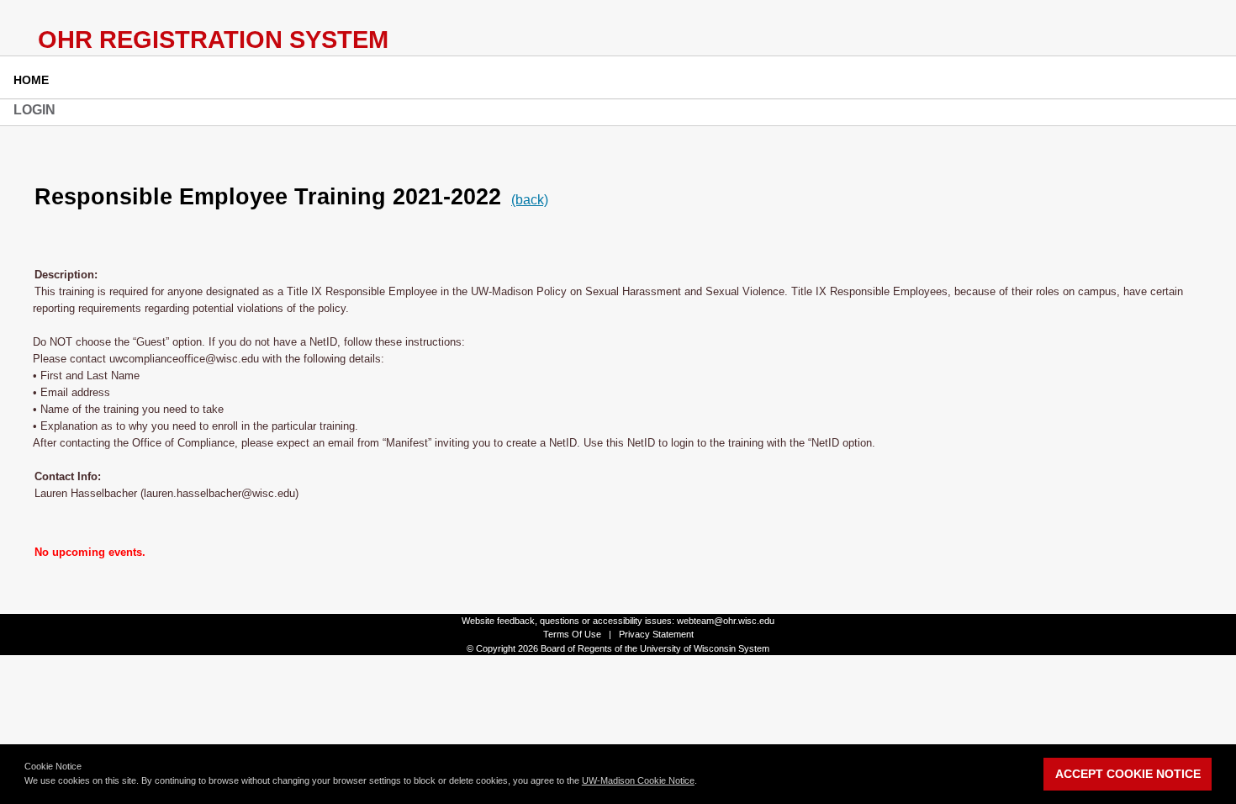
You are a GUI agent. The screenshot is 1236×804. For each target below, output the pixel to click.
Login (34, 110)
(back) (529, 200)
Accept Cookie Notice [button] (1128, 773)
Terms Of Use (572, 634)
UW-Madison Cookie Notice (638, 780)
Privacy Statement (656, 634)
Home (31, 80)
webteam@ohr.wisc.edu (725, 621)
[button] (701, 782)
